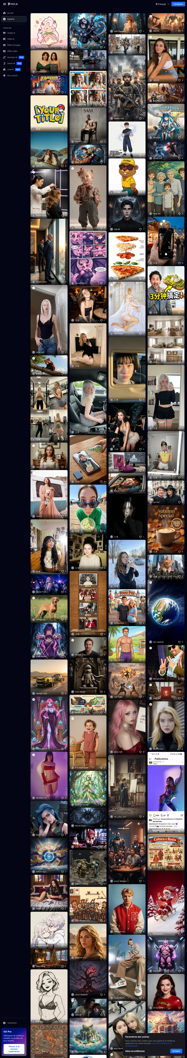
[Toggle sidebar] (4, 4)
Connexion (178, 4)
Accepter (176, 1051)
